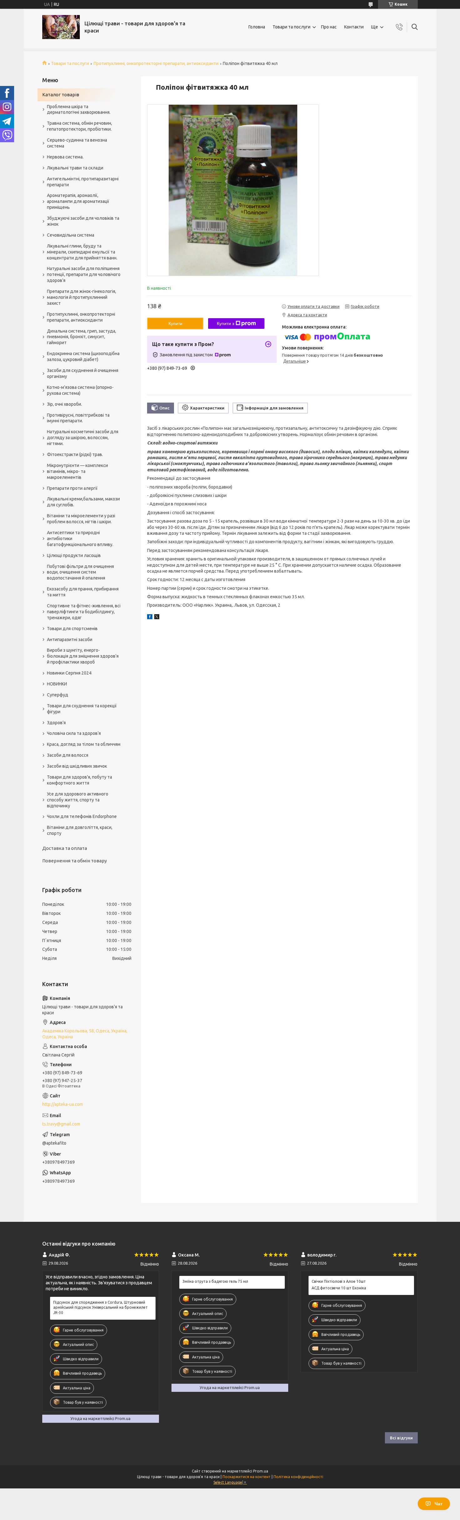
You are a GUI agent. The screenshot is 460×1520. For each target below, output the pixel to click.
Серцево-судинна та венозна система (77, 143)
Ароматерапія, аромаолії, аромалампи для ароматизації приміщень (78, 201)
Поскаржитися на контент (246, 1477)
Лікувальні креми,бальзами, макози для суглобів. (83, 501)
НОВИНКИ (57, 683)
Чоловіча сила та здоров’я (74, 733)
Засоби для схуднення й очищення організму (82, 373)
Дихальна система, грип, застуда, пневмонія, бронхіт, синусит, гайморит (81, 337)
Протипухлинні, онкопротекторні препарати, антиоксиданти (156, 63)
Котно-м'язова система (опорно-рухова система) (80, 390)
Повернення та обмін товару (74, 860)
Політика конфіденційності (298, 1477)
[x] (156, 617)
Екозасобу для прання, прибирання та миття (83, 591)
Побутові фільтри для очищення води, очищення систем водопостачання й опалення (80, 572)
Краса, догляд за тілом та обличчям (83, 744)
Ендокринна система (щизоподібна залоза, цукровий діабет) (83, 356)
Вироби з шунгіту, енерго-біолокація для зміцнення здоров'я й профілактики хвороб (83, 656)
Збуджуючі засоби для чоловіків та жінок (83, 221)
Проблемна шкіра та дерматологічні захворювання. (78, 109)
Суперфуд (57, 694)
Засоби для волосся (67, 755)
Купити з (225, 323)
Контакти (354, 26)
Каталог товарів (60, 94)
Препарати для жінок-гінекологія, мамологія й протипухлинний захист (81, 297)
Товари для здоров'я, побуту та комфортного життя (79, 780)
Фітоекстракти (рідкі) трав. (75, 454)
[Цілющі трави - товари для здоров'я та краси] (61, 27)
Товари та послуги (291, 26)
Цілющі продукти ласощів (74, 555)
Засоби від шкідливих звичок (77, 766)
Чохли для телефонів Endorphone (82, 816)
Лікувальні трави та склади (75, 167)
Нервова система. (65, 156)
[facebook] (149, 617)
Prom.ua (260, 1471)
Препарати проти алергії (72, 488)
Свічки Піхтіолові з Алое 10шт (339, 1281)
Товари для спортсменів (72, 628)
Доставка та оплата (64, 848)
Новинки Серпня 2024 (69, 672)
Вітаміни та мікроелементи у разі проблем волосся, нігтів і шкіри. (81, 518)
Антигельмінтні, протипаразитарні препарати (83, 181)
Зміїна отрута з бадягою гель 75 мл (215, 1281)
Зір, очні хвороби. (64, 404)
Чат (438, 1503)
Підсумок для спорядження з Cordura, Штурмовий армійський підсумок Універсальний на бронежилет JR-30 (100, 1307)
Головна (256, 26)
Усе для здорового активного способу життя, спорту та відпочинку (77, 799)
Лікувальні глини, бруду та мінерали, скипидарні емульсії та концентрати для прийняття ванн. (82, 251)
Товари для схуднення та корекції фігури (82, 708)
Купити (175, 323)
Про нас (329, 26)
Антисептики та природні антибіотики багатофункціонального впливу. (80, 538)
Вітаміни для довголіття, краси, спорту (79, 830)
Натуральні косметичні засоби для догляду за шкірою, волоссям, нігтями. (82, 437)
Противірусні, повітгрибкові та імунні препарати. (78, 418)
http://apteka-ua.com (62, 1104)
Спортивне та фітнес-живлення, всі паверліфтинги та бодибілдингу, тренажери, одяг (83, 611)
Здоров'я (56, 722)
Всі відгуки (401, 1438)
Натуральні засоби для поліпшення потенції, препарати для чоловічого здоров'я (83, 274)
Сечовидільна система (70, 235)
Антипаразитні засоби (69, 639)
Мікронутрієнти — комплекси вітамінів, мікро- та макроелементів (77, 471)
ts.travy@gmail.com (61, 1123)
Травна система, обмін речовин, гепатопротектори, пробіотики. (79, 126)
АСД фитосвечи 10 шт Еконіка (339, 1288)
